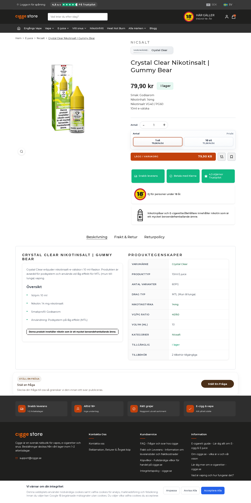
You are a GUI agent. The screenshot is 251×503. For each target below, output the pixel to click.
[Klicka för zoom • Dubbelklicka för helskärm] (68, 99)
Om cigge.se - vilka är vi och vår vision (210, 456)
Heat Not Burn (116, 28)
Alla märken (136, 28)
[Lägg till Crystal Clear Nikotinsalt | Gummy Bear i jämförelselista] (222, 157)
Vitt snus (77, 28)
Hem (18, 38)
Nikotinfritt (97, 28)
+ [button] (164, 125)
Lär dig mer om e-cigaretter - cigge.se (208, 467)
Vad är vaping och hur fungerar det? (212, 475)
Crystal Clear (179, 264)
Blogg (153, 28)
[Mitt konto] (227, 17)
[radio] (158, 141)
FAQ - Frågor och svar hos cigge (159, 443)
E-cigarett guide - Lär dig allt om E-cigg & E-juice (212, 446)
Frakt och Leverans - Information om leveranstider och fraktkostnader (162, 452)
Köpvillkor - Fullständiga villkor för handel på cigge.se (159, 462)
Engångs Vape (33, 28)
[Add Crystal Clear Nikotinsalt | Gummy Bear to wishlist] (231, 157)
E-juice (62, 28)
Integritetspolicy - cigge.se (156, 470)
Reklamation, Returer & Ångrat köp (110, 449)
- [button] (144, 125)
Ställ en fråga (217, 384)
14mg (175, 304)
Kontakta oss (96, 443)
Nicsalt (41, 38)
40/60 (175, 314)
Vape (48, 28)
